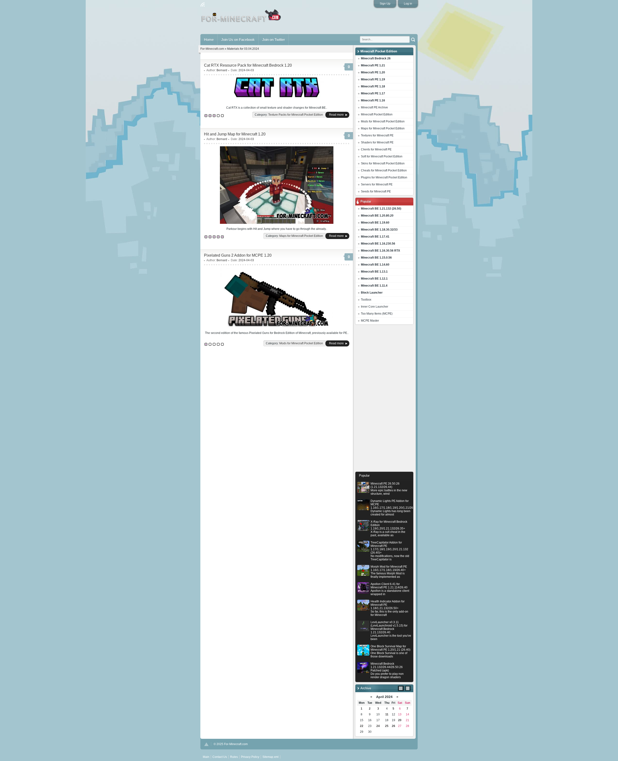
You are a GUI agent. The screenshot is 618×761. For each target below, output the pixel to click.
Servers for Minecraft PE (377, 184)
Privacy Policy (250, 757)
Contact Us (219, 757)
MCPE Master (370, 320)
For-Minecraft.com (212, 48)
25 (386, 726)
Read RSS (202, 4)
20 (399, 720)
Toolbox (366, 299)
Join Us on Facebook (238, 39)
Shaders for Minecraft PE (377, 142)
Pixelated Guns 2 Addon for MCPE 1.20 (238, 255)
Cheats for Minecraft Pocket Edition (384, 170)
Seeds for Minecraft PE (376, 191)
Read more (336, 114)
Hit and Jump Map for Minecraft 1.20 (235, 134)
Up (206, 744)
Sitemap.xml (270, 757)
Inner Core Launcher (374, 306)
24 (378, 726)
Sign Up (385, 3)
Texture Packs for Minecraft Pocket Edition (295, 114)
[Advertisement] (384, 399)
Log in (408, 3)
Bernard (222, 70)
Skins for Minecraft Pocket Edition (383, 163)
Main (241, 17)
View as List (408, 688)
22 (361, 726)
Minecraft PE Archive (374, 107)
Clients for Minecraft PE (376, 149)
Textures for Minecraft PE (377, 135)
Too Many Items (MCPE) (377, 313)
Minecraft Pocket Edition (377, 114)
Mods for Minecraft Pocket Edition (383, 121)
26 (393, 726)
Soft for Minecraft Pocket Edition (381, 156)
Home (209, 39)
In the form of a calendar (401, 688)
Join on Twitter (273, 39)
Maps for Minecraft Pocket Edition (383, 128)
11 (386, 714)
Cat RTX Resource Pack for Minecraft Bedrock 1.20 (248, 65)
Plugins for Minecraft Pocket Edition (384, 177)
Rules (234, 757)
